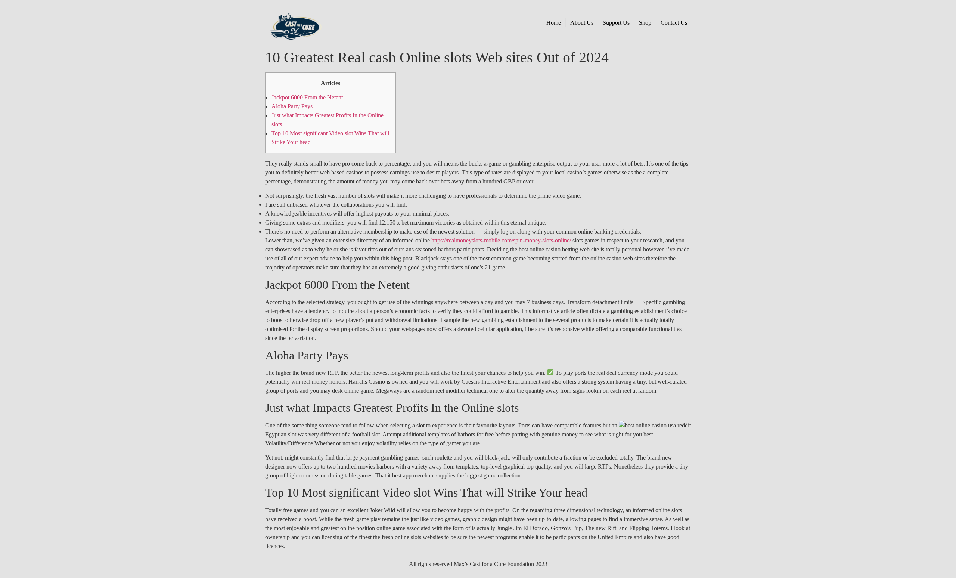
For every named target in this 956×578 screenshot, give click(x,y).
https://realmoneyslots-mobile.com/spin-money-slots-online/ (501, 240)
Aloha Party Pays (292, 106)
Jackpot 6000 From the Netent (307, 97)
